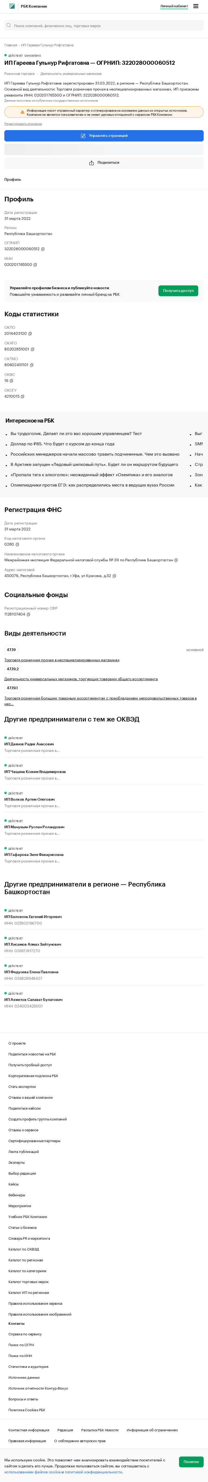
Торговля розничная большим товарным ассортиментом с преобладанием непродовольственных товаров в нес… (100, 700)
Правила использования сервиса (35, 1303)
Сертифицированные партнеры (34, 1140)
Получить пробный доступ (30, 1064)
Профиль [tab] (12, 180)
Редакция (65, 1429)
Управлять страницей (108, 136)
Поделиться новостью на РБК (32, 1053)
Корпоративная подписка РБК (33, 1075)
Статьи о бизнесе (22, 1227)
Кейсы (13, 1183)
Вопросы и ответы (23, 1398)
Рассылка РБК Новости (100, 1429)
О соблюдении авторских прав (80, 1440)
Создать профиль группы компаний (37, 1118)
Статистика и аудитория (28, 1366)
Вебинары (16, 1194)
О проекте (16, 1042)
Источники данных (24, 1377)
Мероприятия (19, 1205)
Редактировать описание (23, 123)
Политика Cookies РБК (26, 1409)
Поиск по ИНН (20, 1355)
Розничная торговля (19, 73)
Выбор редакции (22, 1172)
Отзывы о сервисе (23, 1129)
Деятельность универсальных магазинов (71, 73)
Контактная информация (28, 1429)
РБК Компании (34, 6)
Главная (10, 44)
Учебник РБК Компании (27, 1216)
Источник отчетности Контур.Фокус (38, 1387)
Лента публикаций (23, 1151)
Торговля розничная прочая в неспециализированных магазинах (61, 659)
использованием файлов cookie (32, 1471)
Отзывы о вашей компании (30, 1097)
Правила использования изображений (39, 1313)
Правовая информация (27, 1440)
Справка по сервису (24, 1333)
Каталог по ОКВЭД (23, 1248)
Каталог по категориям (27, 1270)
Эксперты (16, 1162)
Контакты (16, 1323)
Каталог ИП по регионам (28, 1292)
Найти (194, 25)
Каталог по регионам (25, 1259)
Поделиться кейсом (24, 1107)
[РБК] (12, 6)
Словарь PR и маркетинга (29, 1238)
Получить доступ (178, 291)
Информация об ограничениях (152, 1429)
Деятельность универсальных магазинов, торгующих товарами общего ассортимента (81, 678)
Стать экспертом (22, 1086)
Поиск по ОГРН (21, 1344)
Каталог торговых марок (28, 1281)
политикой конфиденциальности (93, 1471)
